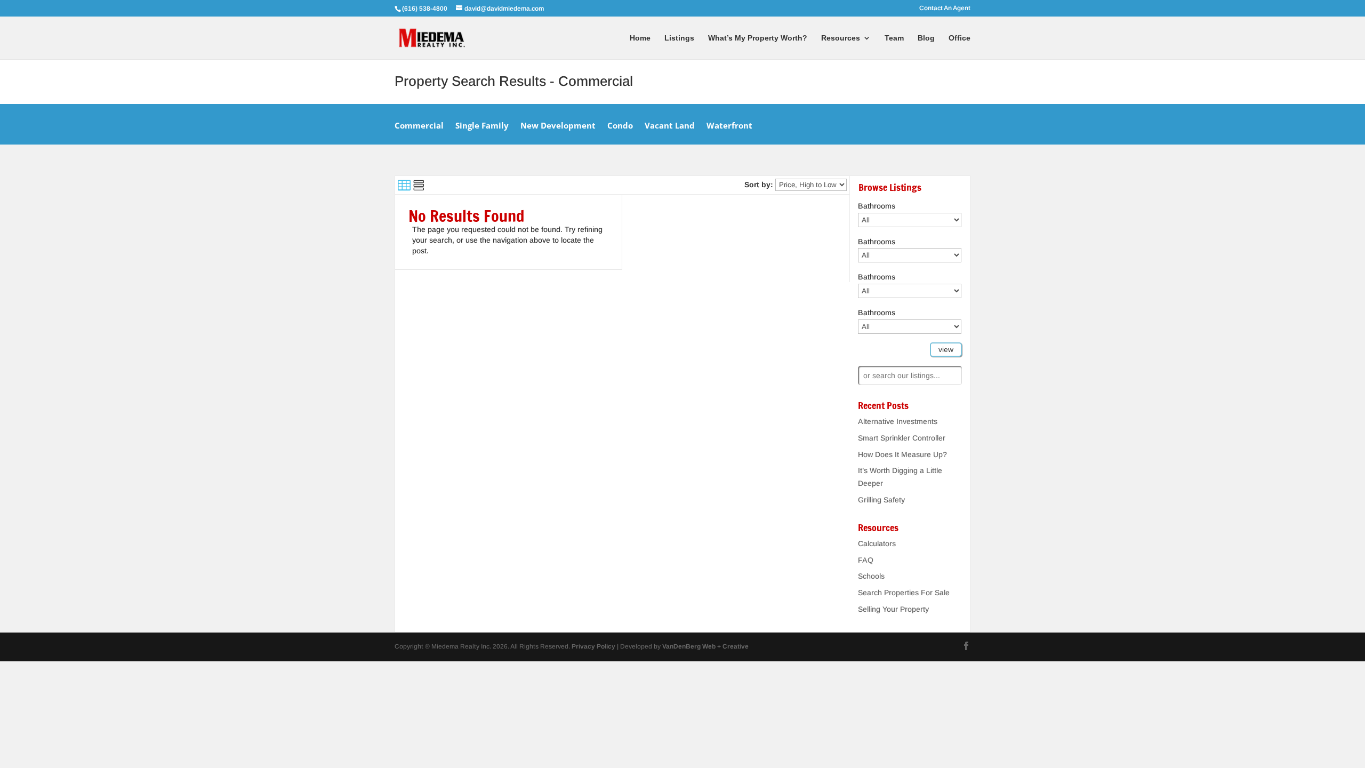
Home (640, 38)
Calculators (877, 543)
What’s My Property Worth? (757, 38)
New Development (558, 126)
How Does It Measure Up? (902, 454)
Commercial (419, 126)
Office (959, 38)
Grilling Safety (881, 499)
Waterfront (729, 126)
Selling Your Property (893, 609)
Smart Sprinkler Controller (901, 438)
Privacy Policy (593, 646)
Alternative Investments (897, 421)
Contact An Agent (944, 8)
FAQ (865, 560)
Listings (679, 38)
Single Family (482, 126)
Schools (871, 576)
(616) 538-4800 (425, 8)
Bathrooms (876, 206)
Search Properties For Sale (904, 592)
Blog (926, 38)
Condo (620, 126)
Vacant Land (670, 126)
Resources (840, 38)
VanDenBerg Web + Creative (705, 646)
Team (894, 38)
